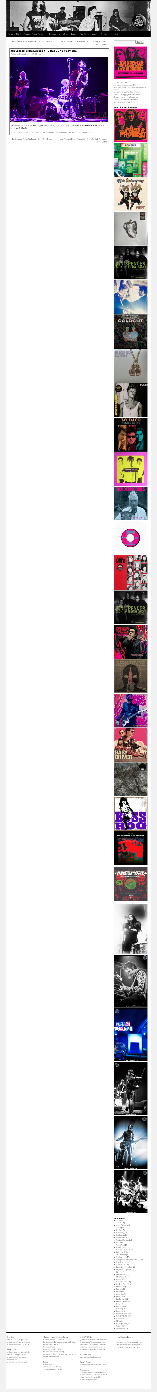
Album (118, 1223)
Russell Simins (121, 1314)
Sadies (118, 1319)
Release (119, 1309)
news (118, 1279)
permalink (88, 132)
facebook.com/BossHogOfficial (17, 1344)
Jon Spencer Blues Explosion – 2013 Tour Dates (31, 41)
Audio (118, 1228)
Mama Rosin (121, 1274)
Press (118, 1296)
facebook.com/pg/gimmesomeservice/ (127, 95)
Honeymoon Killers (123, 1250)
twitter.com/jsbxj (49, 1347)
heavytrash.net (11, 1359)
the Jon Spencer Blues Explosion (63, 125)
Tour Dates (84, 34)
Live (69, 132)
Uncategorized (121, 1323)
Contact (104, 34)
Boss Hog (120, 1233)
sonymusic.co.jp (49, 1367)
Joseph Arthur (121, 1262)
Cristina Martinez (122, 1240)
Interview (119, 1252)
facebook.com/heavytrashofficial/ (18, 1352)
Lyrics (74, 34)
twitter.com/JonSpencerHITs (90, 1377)
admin (41, 54)
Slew (118, 1321)
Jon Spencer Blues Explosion (54, 132)
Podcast (119, 1289)
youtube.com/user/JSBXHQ (53, 1352)
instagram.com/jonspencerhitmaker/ (93, 1372)
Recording (120, 1306)
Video (118, 1326)
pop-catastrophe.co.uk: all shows (126, 102)
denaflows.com (21, 125)
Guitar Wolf (120, 1245)
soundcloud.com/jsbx (51, 1357)
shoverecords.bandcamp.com (53, 1339)
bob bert (119, 1230)
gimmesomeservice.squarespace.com (93, 1339)
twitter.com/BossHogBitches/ (17, 1339)
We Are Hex (120, 1328)
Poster (118, 1292)
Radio (118, 1304)
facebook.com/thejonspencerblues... (127, 100)
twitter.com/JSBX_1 (50, 1344)
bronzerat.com (48, 1364)
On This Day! (121, 1284)
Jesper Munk (121, 1255)
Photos (118, 1287)
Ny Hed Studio (121, 1282)
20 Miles (119, 1220)
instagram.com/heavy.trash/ (16, 1357)
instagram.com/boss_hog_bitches (18, 1342)
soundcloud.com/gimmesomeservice (93, 1344)
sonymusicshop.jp (49, 1369)
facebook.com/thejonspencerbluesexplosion (59, 1342)
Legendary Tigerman (123, 1269)
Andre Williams (122, 1225)
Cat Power (120, 1235)
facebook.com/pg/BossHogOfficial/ (127, 92)
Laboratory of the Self (124, 1267)
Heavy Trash (121, 1247)
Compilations (121, 1237)
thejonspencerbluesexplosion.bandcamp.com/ (59, 1354)
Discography (54, 34)
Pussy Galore (121, 1301)
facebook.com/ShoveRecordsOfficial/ (93, 1375)
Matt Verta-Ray (121, 1277)
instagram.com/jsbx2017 (52, 1349)
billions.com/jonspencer (88, 1380)
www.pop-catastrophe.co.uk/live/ (126, 85)
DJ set (118, 1242)
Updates (114, 34)
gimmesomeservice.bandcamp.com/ (93, 1349)
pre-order (119, 1294)
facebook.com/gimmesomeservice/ (92, 1342)
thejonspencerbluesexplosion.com (126, 97)
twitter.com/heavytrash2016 (16, 1354)
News (10, 34)
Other (65, 34)
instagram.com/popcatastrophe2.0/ (129, 1345)
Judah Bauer (120, 1264)
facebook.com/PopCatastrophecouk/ (130, 1342)
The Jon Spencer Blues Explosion (31, 34)
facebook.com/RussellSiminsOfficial (93, 1365)
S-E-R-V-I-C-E (121, 1316)
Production (120, 1299)
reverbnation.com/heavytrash (16, 1362)
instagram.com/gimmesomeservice (92, 1347)
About (95, 34)
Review (119, 1311)
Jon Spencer (36, 132)
